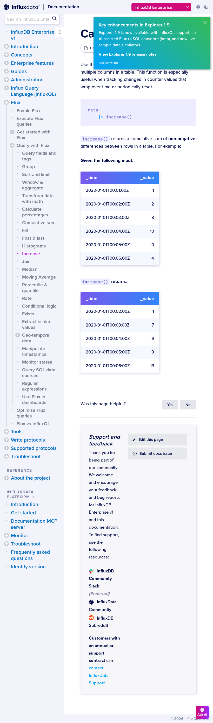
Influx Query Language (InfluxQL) (33, 91)
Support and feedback (104, 440)
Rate (27, 298)
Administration (27, 80)
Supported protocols (34, 448)
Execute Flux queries (30, 121)
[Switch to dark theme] (206, 7)
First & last (33, 238)
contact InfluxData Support (99, 675)
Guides (19, 71)
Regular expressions (34, 386)
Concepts (21, 55)
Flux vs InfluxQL (33, 424)
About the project (30, 478)
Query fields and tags (39, 156)
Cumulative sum (39, 222)
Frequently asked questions (30, 555)
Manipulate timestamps (34, 351)
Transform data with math (38, 198)
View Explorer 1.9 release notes (127, 54)
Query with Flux (33, 145)
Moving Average (39, 277)
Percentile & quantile (34, 287)
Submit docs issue (155, 453)
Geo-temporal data (36, 338)
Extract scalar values (36, 324)
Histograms (34, 246)
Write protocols (28, 440)
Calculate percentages (35, 212)
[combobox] (32, 19)
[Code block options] (191, 104)
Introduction (24, 47)
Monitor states (37, 362)
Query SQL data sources (39, 372)
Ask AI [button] (202, 715)
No (188, 404)
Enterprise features (32, 63)
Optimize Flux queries (31, 413)
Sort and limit (36, 174)
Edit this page (150, 439)
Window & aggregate (32, 185)
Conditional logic (39, 306)
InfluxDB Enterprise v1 (33, 35)
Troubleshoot (26, 456)
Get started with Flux (33, 134)
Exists (28, 314)
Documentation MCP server (34, 524)
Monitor (19, 536)
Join (26, 261)
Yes (170, 404)
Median (29, 269)
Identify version (28, 567)
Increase (31, 254)
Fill (25, 230)
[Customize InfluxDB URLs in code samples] (198, 7)
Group (28, 166)
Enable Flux (29, 111)
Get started (23, 513)
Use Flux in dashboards (34, 399)
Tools (17, 432)
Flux (16, 103)
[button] (6, 46)
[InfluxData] (21, 7)
